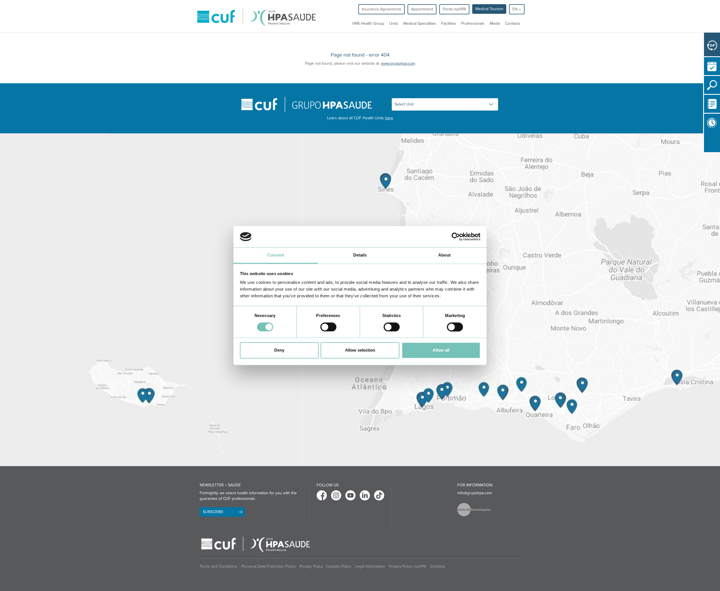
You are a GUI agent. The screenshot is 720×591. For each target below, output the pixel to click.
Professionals (473, 23)
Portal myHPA (454, 9)
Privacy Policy (311, 566)
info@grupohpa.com (474, 493)
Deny (279, 350)
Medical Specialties (419, 23)
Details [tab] (360, 255)
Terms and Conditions (218, 566)
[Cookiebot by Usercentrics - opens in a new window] (455, 236)
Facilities (448, 23)
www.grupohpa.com (398, 63)
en (515, 9)
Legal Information (370, 566)
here (389, 118)
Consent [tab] (275, 255)
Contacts (512, 23)
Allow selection (360, 350)
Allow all (441, 350)
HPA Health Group (368, 23)
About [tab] (444, 255)
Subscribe (213, 511)
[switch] (328, 326)
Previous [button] (705, 142)
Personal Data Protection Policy (268, 566)
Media (495, 23)
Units (393, 23)
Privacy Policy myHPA (407, 566)
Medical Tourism (489, 8)
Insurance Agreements (381, 9)
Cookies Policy (338, 566)
